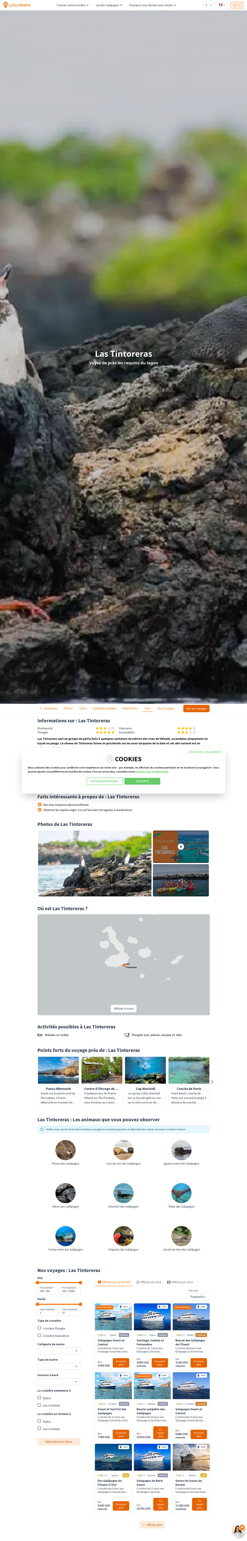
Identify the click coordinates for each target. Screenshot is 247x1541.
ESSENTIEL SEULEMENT (205, 752)
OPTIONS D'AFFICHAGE (104, 781)
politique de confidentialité (151, 771)
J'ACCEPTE (142, 781)
